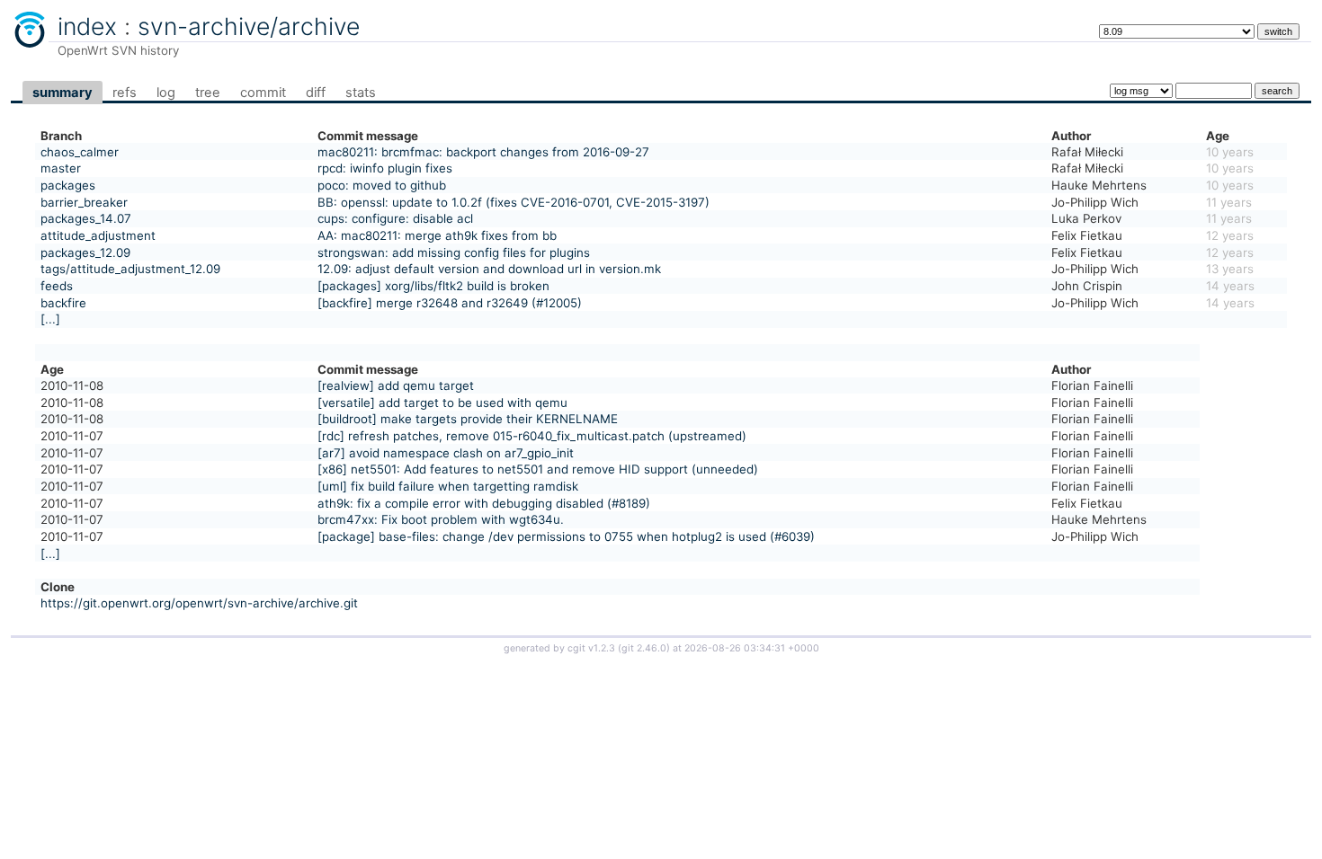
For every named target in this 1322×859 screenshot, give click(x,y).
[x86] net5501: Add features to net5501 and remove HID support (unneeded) (537, 469)
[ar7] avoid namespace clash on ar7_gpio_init (445, 453)
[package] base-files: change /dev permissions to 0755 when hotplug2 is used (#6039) (566, 536)
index (87, 26)
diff (316, 92)
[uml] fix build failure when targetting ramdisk (447, 486)
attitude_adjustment (98, 235)
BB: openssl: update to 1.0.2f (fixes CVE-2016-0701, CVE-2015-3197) (513, 202)
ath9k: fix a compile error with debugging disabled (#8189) (483, 503)
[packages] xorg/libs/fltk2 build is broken (433, 286)
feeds (56, 286)
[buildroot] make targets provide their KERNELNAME (467, 419)
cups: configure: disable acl (395, 218)
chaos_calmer (79, 152)
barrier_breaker (84, 202)
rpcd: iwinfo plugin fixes (384, 168)
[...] (50, 319)
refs (124, 92)
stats (360, 92)
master (60, 168)
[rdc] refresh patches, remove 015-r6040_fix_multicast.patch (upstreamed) (531, 436)
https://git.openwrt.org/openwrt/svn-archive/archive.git (199, 603)
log (165, 92)
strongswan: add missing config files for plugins (453, 252)
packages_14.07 (85, 218)
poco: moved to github (381, 185)
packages (67, 185)
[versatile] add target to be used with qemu (442, 402)
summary (62, 92)
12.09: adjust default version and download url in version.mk (489, 268)
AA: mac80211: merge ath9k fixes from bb (437, 235)
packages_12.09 (85, 252)
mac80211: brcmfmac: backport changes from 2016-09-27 (483, 152)
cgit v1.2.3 (591, 648)
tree (207, 92)
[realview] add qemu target (395, 385)
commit (263, 92)
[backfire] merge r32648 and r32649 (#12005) (449, 303)
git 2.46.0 (643, 648)
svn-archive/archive (249, 26)
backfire (63, 303)
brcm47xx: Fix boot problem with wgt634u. (440, 519)
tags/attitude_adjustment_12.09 (130, 268)
